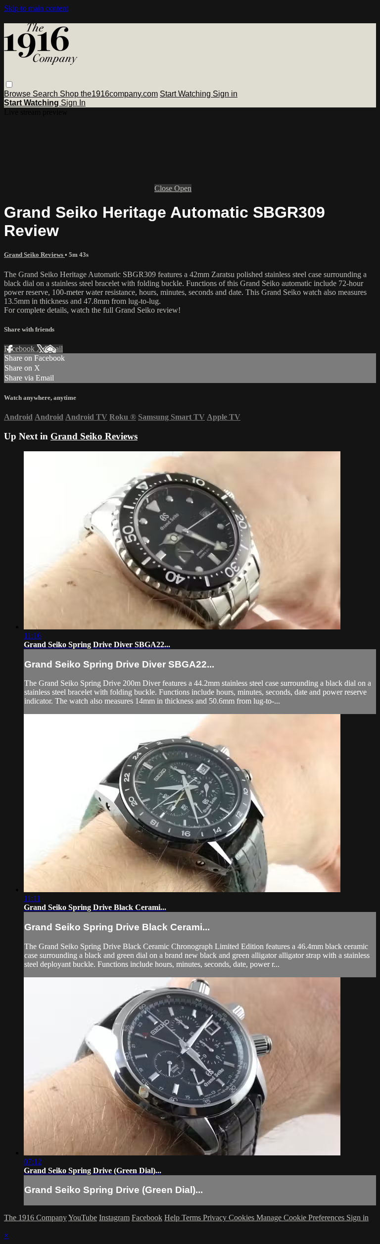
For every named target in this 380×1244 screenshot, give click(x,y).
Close (164, 188)
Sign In (73, 102)
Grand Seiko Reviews (34, 254)
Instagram (114, 1217)
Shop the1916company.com (109, 94)
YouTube (82, 1217)
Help (173, 1217)
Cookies (242, 1217)
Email (54, 348)
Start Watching (186, 94)
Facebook (20, 348)
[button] (9, 84)
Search (46, 94)
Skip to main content (36, 8)
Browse (18, 94)
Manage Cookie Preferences (301, 1217)
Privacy (216, 1217)
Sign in (225, 94)
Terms (192, 1217)
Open (182, 188)
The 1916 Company (35, 1217)
